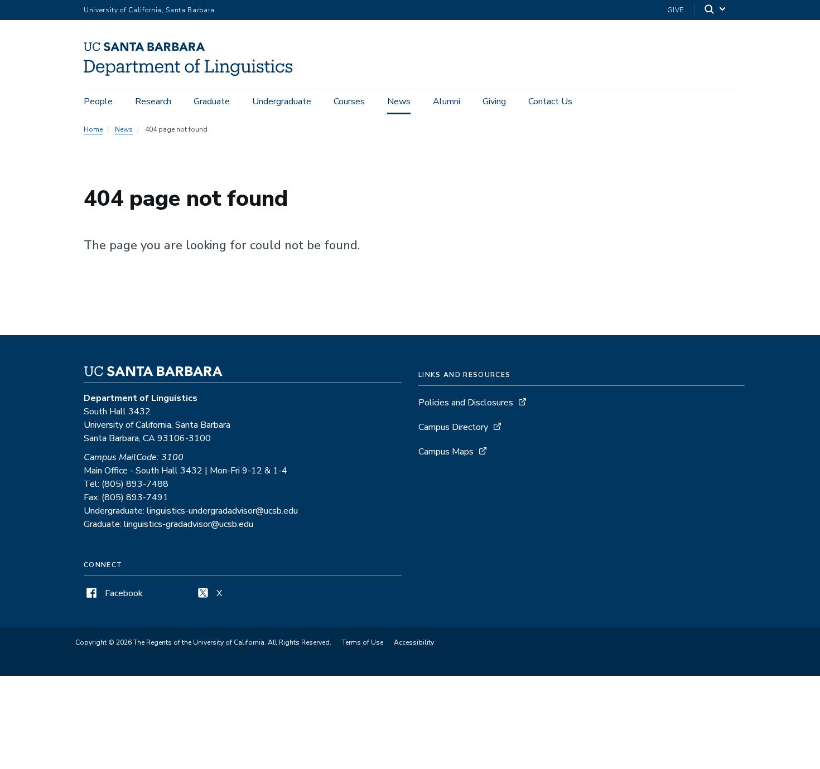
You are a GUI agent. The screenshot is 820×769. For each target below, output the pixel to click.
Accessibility (414, 642)
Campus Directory (453, 427)
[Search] (715, 10)
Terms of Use (362, 642)
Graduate (212, 101)
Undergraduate (281, 101)
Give (675, 10)
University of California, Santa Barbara (149, 10)
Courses (349, 101)
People (98, 101)
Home (93, 129)
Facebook (123, 593)
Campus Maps (446, 452)
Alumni (446, 101)
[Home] (192, 73)
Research (153, 101)
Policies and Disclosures (465, 402)
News (399, 101)
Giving (494, 101)
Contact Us (550, 101)
